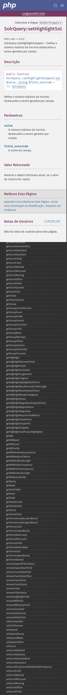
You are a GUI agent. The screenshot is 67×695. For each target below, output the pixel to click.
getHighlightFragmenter (19, 374)
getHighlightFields (16, 366)
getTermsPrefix (14, 543)
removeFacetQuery (16, 584)
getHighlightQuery (16, 398)
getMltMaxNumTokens (18, 456)
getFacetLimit (13, 262)
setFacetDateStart (16, 662)
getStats (10, 497)
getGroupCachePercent (18, 308)
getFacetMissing (15, 275)
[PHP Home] (9, 5)
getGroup (11, 304)
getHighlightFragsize (17, 378)
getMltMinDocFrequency (19, 464)
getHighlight (12, 357)
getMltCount (12, 444)
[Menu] (62, 5)
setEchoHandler (14, 621)
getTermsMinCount (16, 539)
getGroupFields (14, 316)
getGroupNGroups (16, 337)
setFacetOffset (14, 687)
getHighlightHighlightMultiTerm (23, 382)
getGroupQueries (15, 345)
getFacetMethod (15, 267)
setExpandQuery (15, 633)
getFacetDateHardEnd (18, 246)
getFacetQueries (15, 287)
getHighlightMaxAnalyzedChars (23, 390)
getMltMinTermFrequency (20, 469)
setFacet (11, 646)
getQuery (11, 481)
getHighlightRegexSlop (18, 411)
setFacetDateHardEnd (18, 658)
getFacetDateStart (16, 254)
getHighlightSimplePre (18, 423)
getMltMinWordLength (18, 473)
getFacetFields (14, 258)
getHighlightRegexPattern (20, 407)
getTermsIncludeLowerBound (22, 518)
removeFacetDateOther (19, 576)
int (58, 78)
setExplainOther (15, 642)
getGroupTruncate (16, 353)
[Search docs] (55, 5)
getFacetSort (13, 291)
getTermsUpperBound (18, 555)
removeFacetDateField (18, 572)
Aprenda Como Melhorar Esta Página (26, 201)
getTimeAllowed (15, 559)
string (22, 82)
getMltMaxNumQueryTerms (21, 452)
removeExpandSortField (19, 568)
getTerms (11, 510)
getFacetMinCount (16, 271)
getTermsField (13, 514)
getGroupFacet (14, 312)
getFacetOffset (14, 279)
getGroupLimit (14, 328)
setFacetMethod (15, 675)
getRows (10, 485)
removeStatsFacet (16, 613)
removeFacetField (16, 580)
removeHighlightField (17, 596)
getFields (11, 295)
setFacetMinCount (16, 679)
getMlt (9, 436)
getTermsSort (13, 551)
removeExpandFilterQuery (20, 563)
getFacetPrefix (14, 283)
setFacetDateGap (15, 654)
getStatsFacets (14, 502)
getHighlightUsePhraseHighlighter (24, 431)
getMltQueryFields (16, 477)
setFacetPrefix (14, 691)
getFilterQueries (15, 300)
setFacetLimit (13, 671)
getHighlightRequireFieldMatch (23, 415)
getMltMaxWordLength (18, 460)
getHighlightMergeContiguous (22, 394)
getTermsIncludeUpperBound (22, 522)
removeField (13, 588)
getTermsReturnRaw (17, 547)
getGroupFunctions (16, 324)
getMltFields (13, 448)
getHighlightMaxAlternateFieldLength (26, 386)
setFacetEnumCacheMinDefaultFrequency (29, 666)
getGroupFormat (15, 320)
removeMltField (14, 600)
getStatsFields (14, 506)
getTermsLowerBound (18, 530)
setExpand (12, 629)
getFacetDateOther (16, 250)
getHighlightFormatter (18, 370)
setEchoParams (14, 625)
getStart (10, 493)
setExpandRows (14, 638)
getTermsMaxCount (16, 535)
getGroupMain (13, 333)
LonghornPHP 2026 (33, 13)
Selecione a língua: (26, 22)
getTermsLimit (14, 526)
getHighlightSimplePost (19, 419)
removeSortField (15, 609)
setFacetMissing (15, 683)
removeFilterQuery (16, 592)
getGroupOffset (14, 341)
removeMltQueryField (18, 605)
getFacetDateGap (15, 242)
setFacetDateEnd (15, 650)
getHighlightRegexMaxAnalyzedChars (26, 403)
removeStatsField (15, 617)
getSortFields (13, 489)
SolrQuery (19, 86)
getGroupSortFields (16, 349)
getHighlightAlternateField (20, 361)
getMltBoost (12, 440)
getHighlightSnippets (17, 427)
